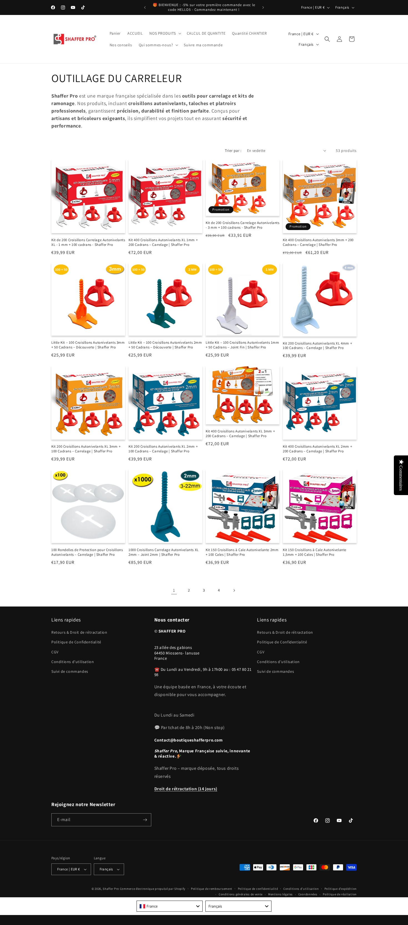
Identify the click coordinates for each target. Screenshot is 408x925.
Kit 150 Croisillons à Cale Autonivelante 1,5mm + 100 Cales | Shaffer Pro (314, 552)
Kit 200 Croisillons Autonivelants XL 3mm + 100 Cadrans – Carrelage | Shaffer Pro (85, 448)
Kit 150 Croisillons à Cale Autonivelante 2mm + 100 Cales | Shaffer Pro (242, 552)
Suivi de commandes (69, 671)
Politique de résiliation (340, 894)
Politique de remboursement (211, 889)
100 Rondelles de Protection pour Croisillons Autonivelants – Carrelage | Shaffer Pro (87, 552)
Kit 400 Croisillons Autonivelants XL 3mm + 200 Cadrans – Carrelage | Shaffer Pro (240, 433)
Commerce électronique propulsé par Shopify (152, 889)
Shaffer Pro (111, 889)
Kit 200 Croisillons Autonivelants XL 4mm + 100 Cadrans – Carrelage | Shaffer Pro (317, 345)
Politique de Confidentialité (76, 642)
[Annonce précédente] (145, 7)
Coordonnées (308, 894)
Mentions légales (280, 894)
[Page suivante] (234, 590)
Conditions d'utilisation (72, 661)
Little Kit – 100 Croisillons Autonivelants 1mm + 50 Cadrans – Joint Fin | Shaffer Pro (242, 345)
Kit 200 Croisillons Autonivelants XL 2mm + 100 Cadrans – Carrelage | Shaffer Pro (163, 448)
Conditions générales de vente (241, 894)
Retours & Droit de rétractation (79, 632)
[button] (164, 33)
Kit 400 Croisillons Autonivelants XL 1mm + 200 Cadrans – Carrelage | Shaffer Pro (163, 242)
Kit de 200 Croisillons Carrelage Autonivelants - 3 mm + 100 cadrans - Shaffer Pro (242, 225)
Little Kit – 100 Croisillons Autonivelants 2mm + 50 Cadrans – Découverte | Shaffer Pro (165, 345)
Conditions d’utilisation (301, 889)
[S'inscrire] (145, 819)
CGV (55, 651)
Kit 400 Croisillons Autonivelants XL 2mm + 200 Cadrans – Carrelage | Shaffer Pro (317, 448)
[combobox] (170, 906)
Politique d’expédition (340, 889)
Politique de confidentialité (258, 889)
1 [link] (174, 590)
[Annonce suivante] (263, 7)
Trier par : (233, 150)
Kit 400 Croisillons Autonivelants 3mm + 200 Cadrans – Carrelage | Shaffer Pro (318, 242)
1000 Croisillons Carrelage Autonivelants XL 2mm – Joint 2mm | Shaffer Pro (164, 552)
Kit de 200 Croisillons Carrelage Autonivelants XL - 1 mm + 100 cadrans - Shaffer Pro (88, 242)
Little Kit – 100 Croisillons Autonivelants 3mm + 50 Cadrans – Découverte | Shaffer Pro (88, 345)
